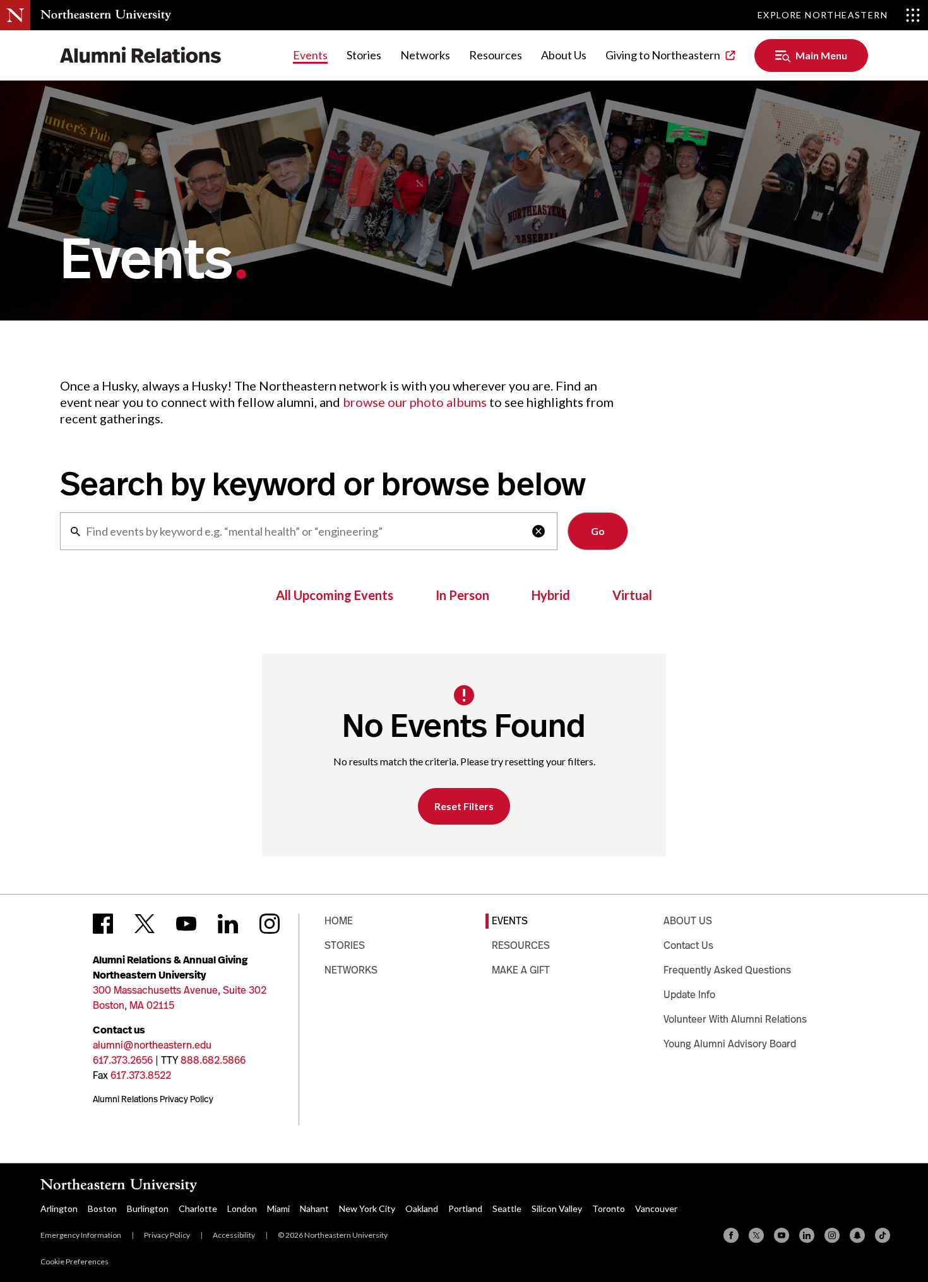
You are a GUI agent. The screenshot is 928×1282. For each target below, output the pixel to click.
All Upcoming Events (334, 595)
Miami (278, 1208)
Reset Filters (464, 806)
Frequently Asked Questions (727, 970)
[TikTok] (882, 1235)
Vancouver (656, 1208)
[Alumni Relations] (141, 55)
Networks (425, 55)
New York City (367, 1208)
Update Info (689, 994)
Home (338, 921)
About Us (563, 55)
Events (310, 55)
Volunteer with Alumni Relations (735, 1019)
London (242, 1208)
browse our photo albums (415, 401)
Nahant (314, 1208)
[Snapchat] (857, 1235)
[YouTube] (781, 1235)
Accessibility (234, 1235)
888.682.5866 (213, 1060)
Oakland (421, 1208)
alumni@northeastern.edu (152, 1045)
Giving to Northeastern (662, 55)
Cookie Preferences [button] (74, 1261)
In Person (462, 595)
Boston (102, 1208)
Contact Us (688, 945)
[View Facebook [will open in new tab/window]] (103, 924)
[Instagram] (832, 1235)
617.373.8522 (140, 1075)
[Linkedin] (806, 1235)
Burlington (148, 1208)
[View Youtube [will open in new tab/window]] (186, 924)
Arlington (59, 1208)
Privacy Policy (167, 1235)
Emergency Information (80, 1235)
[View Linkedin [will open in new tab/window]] (228, 924)
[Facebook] (731, 1235)
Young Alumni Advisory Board (729, 1044)
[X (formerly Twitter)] (756, 1235)
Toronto (608, 1208)
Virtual (632, 595)
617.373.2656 (123, 1060)
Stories (364, 55)
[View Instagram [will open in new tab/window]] (269, 924)
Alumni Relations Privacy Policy (153, 1099)
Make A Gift (521, 970)
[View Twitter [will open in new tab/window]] (144, 924)
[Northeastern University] (105, 15)
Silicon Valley (557, 1208)
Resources (495, 55)
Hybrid (551, 595)
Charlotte (198, 1208)
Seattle (506, 1208)
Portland (465, 1208)
